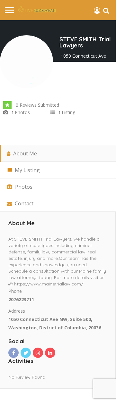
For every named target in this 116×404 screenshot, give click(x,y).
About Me (24, 153)
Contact (23, 203)
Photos (23, 186)
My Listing (26, 170)
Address (16, 311)
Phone (15, 291)
